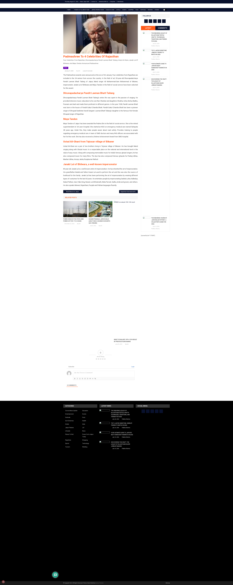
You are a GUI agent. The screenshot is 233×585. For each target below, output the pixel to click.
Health (84, 420)
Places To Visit (110, 9)
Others (157, 9)
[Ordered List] (85, 378)
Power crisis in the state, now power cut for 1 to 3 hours (73, 220)
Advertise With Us (103, 1)
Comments (162, 28)
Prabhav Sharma (155, 46)
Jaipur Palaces (69, 427)
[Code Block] (92, 378)
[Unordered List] (87, 378)
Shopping (131, 9)
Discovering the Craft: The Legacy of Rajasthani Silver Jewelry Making (159, 82)
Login (132, 366)
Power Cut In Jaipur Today (81, 9)
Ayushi (78, 71)
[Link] (95, 378)
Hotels (118, 9)
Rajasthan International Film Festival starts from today (129, 191)
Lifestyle (67, 431)
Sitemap (168, 583)
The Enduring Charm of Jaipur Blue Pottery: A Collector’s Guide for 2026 (159, 221)
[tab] (148, 28)
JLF (83, 427)
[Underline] (80, 378)
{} (97, 378)
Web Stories (120, 1)
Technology (85, 443)
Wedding (150, 9)
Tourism (67, 447)
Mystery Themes (99, 583)
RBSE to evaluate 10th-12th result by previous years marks (125, 340)
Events (124, 9)
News (68, 9)
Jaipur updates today (97, 9)
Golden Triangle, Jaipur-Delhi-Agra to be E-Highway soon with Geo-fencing (99, 221)
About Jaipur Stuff (84, 1)
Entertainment (69, 414)
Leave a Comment (87, 71)
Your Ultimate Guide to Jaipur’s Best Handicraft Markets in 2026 (159, 66)
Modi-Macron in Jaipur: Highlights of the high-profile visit (74, 191)
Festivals (143, 9)
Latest (148, 28)
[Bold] (75, 378)
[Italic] (77, 378)
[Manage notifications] (3, 581)
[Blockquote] (90, 378)
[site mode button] (165, 10)
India (83, 424)
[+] (100, 378)
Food (137, 9)
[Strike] (82, 378)
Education (85, 410)
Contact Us (94, 1)
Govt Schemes (69, 420)
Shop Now (112, 1)
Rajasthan (68, 440)
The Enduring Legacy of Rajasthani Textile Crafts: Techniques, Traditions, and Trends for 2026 (159, 37)
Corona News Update (71, 410)
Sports (67, 443)
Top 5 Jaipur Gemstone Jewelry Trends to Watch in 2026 (159, 52)
